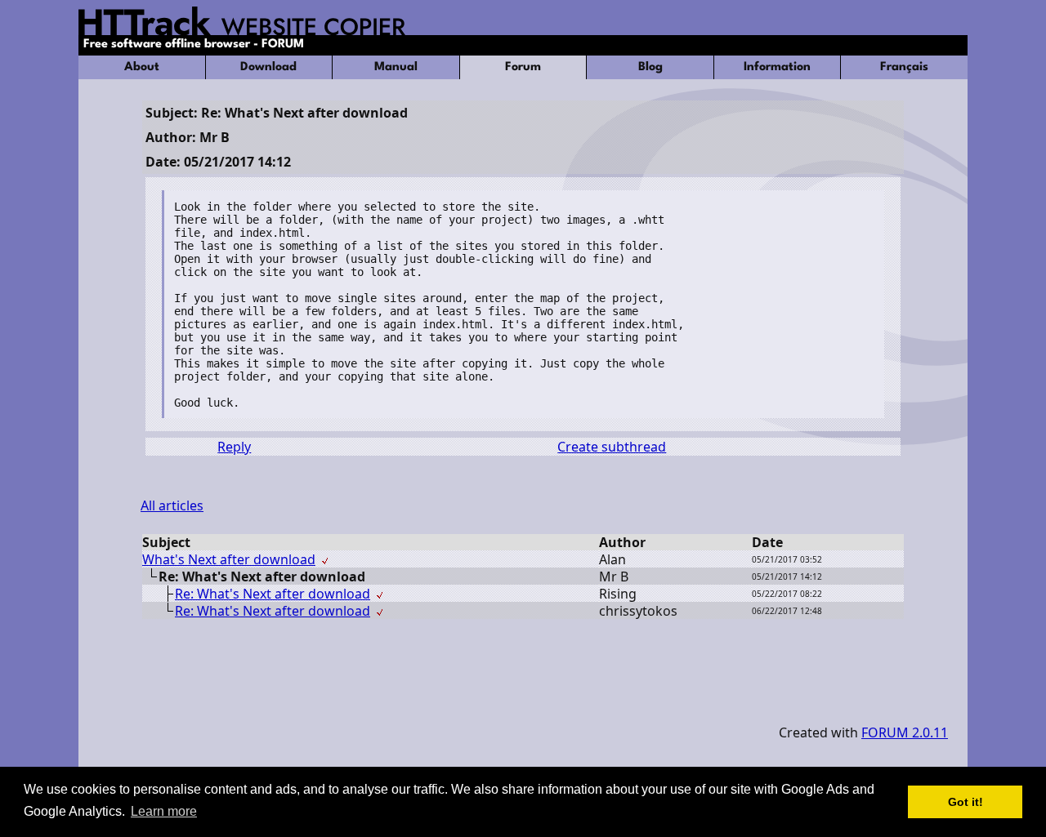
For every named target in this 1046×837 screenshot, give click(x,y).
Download (268, 67)
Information (777, 67)
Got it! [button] (965, 801)
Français (904, 67)
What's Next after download (228, 559)
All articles (172, 505)
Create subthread (611, 447)
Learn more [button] (164, 811)
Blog (650, 67)
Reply (234, 447)
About (141, 67)
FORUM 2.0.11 (904, 732)
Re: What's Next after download (272, 594)
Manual (396, 67)
